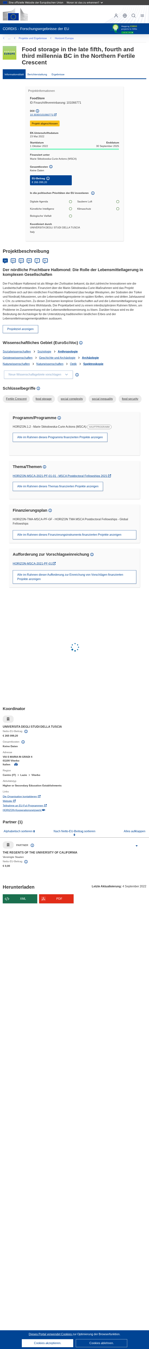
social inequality (102, 398)
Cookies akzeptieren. (47, 1343)
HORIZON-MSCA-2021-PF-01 (33, 563)
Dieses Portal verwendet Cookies (51, 1334)
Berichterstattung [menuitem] (37, 74)
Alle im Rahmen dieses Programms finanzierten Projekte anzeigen (60, 437)
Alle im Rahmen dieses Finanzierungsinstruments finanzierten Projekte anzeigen (69, 534)
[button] (125, 16)
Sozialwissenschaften (17, 351)
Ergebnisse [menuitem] (58, 74)
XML (23, 898)
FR (29, 260)
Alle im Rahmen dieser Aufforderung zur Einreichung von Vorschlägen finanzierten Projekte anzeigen (70, 577)
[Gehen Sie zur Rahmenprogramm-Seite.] (9, 53)
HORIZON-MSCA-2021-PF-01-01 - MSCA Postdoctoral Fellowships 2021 (60, 475)
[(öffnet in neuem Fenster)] (15, 14)
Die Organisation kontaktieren (35, 796)
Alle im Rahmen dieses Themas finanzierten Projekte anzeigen (57, 486)
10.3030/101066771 (41, 114)
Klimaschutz (84, 208)
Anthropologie (68, 351)
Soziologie (44, 351)
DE (5, 260)
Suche (134, 16)
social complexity (72, 398)
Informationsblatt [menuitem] (14, 74)
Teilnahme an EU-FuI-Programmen (38, 805)
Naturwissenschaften (16, 363)
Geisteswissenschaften (18, 357)
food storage (44, 398)
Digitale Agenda (39, 201)
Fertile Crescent (16, 398)
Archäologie (90, 357)
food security (130, 398)
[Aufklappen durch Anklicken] (136, 846)
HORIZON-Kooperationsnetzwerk (37, 810)
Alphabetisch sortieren (18, 831)
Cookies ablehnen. (101, 1343)
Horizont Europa (64, 38)
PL (45, 260)
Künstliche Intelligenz (42, 208)
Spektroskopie (93, 363)
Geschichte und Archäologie (57, 357)
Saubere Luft (84, 201)
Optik (73, 363)
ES (21, 260)
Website (22, 800)
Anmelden (116, 16)
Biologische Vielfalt (40, 215)
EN (13, 260)
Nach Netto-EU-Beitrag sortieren (74, 831)
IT (37, 260)
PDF (59, 898)
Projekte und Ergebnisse (33, 38)
